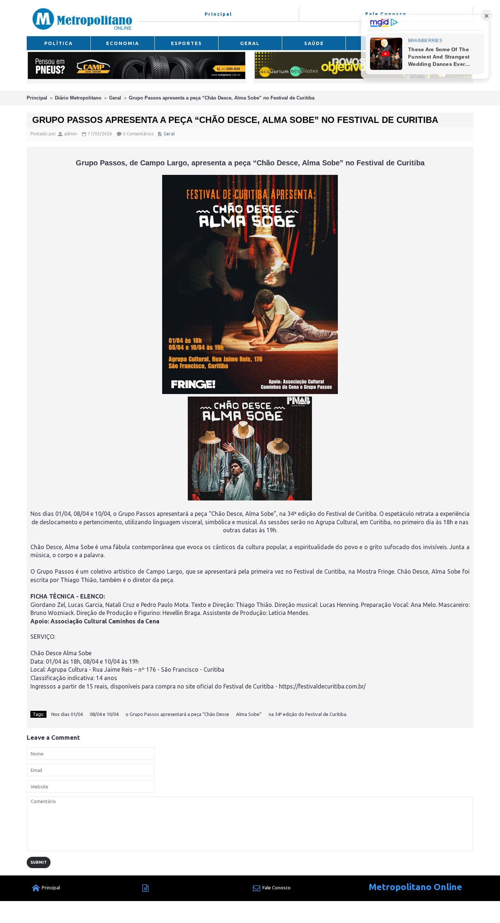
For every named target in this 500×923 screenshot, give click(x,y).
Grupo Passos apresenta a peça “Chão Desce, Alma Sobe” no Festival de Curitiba (221, 98)
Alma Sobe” (249, 714)
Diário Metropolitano (78, 98)
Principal (37, 98)
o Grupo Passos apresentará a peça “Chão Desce (177, 714)
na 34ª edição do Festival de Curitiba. (308, 714)
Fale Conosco (276, 887)
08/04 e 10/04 (104, 714)
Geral (115, 98)
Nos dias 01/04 (67, 714)
